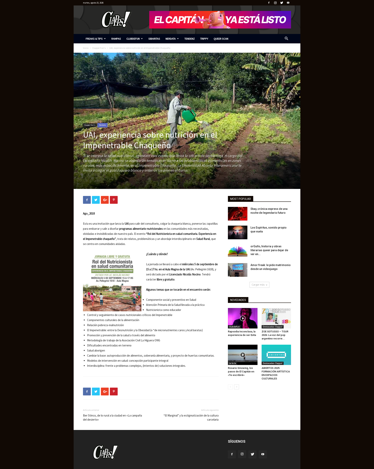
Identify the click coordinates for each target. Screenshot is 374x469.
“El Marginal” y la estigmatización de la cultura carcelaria (191, 417)
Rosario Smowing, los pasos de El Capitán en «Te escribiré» (241, 371)
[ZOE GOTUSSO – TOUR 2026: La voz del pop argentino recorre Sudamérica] (276, 318)
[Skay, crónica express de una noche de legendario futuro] (237, 214)
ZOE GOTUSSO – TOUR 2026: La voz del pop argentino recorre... (275, 335)
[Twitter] (282, 2)
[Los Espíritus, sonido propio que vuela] (237, 232)
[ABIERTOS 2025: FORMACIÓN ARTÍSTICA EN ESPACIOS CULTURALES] (276, 355)
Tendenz (189, 38)
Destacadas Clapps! (272, 326)
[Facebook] (269, 2)
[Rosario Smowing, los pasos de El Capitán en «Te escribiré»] (243, 355)
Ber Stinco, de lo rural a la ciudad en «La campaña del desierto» (112, 417)
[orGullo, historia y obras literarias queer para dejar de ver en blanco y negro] (237, 251)
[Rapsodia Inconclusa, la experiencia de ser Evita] (243, 318)
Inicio (85, 47)
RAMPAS (116, 38)
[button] (286, 39)
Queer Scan (221, 38)
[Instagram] (275, 2)
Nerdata (171, 38)
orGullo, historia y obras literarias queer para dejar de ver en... (269, 250)
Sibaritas (154, 38)
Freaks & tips (94, 38)
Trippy (204, 38)
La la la (232, 363)
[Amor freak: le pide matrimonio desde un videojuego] (237, 270)
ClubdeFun (133, 38)
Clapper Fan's (99, 47)
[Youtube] (288, 2)
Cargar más (258, 284)
